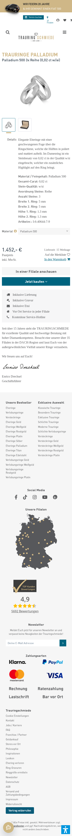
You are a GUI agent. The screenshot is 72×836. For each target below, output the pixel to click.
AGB (8, 786)
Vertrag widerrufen (20, 810)
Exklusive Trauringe (48, 417)
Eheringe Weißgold (16, 426)
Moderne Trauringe (48, 426)
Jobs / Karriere (14, 725)
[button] (65, 829)
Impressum (12, 799)
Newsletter (12, 777)
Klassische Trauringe (49, 407)
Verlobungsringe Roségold (14, 471)
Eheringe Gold (13, 422)
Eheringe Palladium (16, 445)
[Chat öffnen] (8, 827)
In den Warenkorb (55, 259)
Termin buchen (35, 17)
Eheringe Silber (14, 440)
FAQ (8, 729)
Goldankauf (12, 739)
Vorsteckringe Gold (48, 440)
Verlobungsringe (14, 412)
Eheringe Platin (14, 436)
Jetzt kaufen (34, 281)
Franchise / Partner (16, 734)
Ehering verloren (15, 762)
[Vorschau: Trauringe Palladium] (8, 125)
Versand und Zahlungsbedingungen (18, 793)
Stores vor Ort (13, 744)
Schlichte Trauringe (48, 422)
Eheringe (11, 407)
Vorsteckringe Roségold (51, 450)
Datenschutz (12, 781)
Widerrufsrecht (14, 804)
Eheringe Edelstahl (16, 455)
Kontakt (10, 720)
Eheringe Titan (14, 450)
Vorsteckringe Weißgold (50, 445)
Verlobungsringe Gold (17, 459)
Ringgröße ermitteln (16, 772)
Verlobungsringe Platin (18, 477)
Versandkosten (16, 825)
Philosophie (12, 748)
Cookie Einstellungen (17, 715)
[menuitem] (20, 407)
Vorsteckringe (13, 417)
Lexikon (10, 758)
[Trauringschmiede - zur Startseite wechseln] (36, 37)
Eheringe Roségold (16, 431)
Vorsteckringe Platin (49, 455)
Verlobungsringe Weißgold (20, 464)
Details (11, 139)
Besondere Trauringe (49, 412)
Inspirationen (13, 753)
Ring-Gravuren (14, 767)
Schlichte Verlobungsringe (52, 431)
